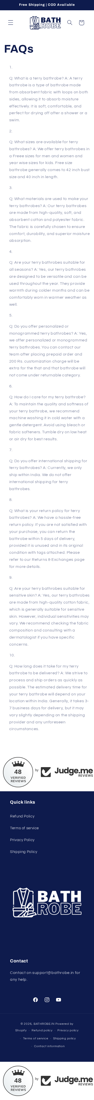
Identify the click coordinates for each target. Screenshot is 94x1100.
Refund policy (42, 1030)
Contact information (49, 1046)
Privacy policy (67, 1030)
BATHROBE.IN (44, 1024)
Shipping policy (64, 1038)
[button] (10, 22)
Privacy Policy (22, 840)
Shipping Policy (23, 852)
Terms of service (24, 828)
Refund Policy (22, 816)
